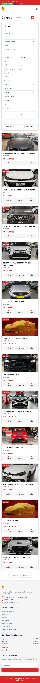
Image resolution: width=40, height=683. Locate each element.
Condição (7, 73)
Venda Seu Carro (6, 624)
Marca (6, 38)
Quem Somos (5, 627)
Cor (5, 104)
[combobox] (19, 33)
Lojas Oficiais (5, 615)
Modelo (6, 46)
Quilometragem (9, 96)
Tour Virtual (5, 621)
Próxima (24, 575)
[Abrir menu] (37, 9)
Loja (5, 30)
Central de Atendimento (8, 630)
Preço (5, 61)
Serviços (4, 618)
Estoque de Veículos (7, 612)
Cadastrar (20, 670)
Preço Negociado (15, 69)
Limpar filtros (20, 115)
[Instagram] (6, 650)
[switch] (6, 69)
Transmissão (8, 89)
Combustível (8, 81)
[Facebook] (2, 650)
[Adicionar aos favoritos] (36, 135)
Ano (5, 53)
